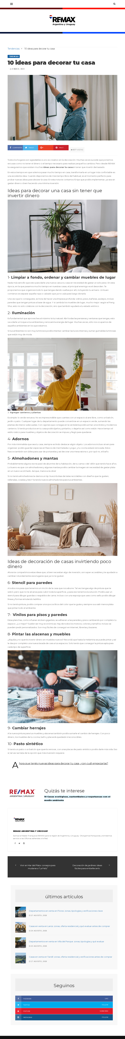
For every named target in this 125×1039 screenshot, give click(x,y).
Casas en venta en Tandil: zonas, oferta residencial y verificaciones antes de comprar (70, 957)
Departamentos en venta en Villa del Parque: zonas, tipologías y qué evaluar (66, 941)
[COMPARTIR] (45, 147)
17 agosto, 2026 (38, 961)
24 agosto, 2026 (38, 931)
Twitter (65, 1005)
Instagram (65, 1017)
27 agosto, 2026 (38, 915)
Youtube (65, 1011)
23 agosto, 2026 (38, 946)
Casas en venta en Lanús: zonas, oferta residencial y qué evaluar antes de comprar (69, 926)
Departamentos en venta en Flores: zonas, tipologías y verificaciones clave (66, 911)
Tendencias (14, 56)
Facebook (65, 999)
